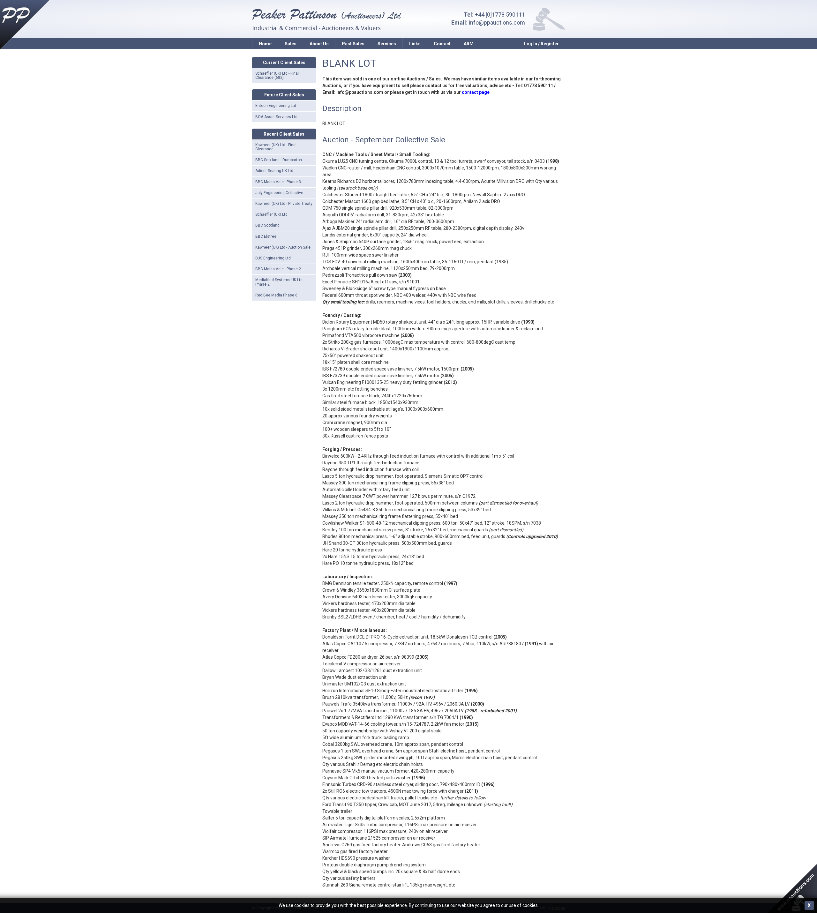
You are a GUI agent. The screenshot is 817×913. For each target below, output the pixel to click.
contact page (476, 92)
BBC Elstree (265, 236)
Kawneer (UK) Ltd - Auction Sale (283, 247)
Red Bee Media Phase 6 (276, 295)
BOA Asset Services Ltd (276, 117)
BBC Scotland (267, 225)
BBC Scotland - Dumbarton (278, 160)
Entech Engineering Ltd (275, 105)
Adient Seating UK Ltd (274, 170)
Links (415, 43)
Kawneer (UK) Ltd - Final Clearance (275, 147)
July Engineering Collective (279, 193)
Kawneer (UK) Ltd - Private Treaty (283, 203)
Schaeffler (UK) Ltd (271, 214)
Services (387, 43)
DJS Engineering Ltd (273, 258)
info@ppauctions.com (497, 22)
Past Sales (353, 43)
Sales (290, 43)
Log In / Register (541, 43)
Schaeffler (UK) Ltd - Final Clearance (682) (277, 75)
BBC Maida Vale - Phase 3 (278, 182)
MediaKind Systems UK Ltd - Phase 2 (279, 282)
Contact (442, 43)
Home (265, 43)
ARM (469, 43)
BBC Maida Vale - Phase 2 (278, 269)
